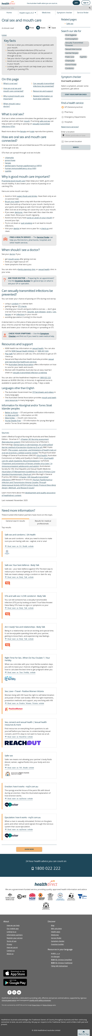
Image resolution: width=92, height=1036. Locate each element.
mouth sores (13, 259)
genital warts (10, 165)
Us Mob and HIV (12, 415)
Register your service (14, 938)
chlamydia (9, 157)
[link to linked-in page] (19, 992)
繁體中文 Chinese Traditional (61, 963)
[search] (90, 8)
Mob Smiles (10, 418)
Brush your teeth (12, 201)
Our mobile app (13, 928)
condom (15, 303)
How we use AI (12, 947)
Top (84, 1034)
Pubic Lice (69, 57)
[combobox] (46, 8)
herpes (8, 163)
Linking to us (11, 932)
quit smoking (26, 223)
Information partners (15, 935)
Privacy (9, 944)
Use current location (73, 141)
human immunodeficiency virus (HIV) (20, 168)
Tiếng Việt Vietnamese (59, 966)
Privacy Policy (36, 1005)
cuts (54, 312)
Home (9, 12)
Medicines (46, 12)
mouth (27, 121)
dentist (16, 228)
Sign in (85, 3)
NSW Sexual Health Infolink (23, 351)
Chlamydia (69, 60)
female (23, 131)
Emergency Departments (75, 117)
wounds (30, 312)
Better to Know (11, 412)
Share (42, 28)
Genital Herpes (71, 53)
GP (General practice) (74, 107)
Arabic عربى (55, 953)
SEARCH (76, 147)
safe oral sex (44, 121)
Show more (29, 849)
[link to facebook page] (9, 992)
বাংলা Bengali (55, 956)
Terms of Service (47, 1005)
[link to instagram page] (14, 992)
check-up (45, 228)
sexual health (44, 269)
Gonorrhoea (70, 64)
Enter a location (67, 132)
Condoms (69, 68)
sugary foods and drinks (27, 196)
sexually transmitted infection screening (30, 372)
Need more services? (70, 127)
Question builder (57, 944)
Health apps (55, 932)
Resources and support (43, 91)
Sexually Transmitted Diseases (74, 44)
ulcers (49, 312)
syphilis (8, 171)
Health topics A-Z (26, 13)
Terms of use (11, 941)
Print (31, 28)
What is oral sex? (10, 83)
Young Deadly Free (13, 420)
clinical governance (9, 1000)
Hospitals (68, 122)
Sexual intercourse (73, 49)
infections (20, 314)
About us (10, 954)
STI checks (22, 306)
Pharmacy (69, 112)
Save (53, 28)
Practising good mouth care (13, 181)
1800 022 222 (45, 377)
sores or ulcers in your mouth (39, 217)
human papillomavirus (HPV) (29, 165)
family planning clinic (27, 269)
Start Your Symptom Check (76, 94)
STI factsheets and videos (43, 392)
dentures (18, 212)
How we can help (13, 925)
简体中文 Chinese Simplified (61, 960)
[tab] (15, 522)
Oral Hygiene (70, 35)
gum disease (40, 312)
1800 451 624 (42, 351)
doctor (12, 254)
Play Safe (9, 354)
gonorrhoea (10, 160)
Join (76, 3)
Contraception (71, 39)
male (32, 131)
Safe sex (69, 23)
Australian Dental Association (21, 364)
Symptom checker (64, 12)
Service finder (83, 12)
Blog (52, 925)
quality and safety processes (40, 1000)
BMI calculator (56, 928)
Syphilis (83, 57)
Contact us (11, 950)
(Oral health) (41, 455)
